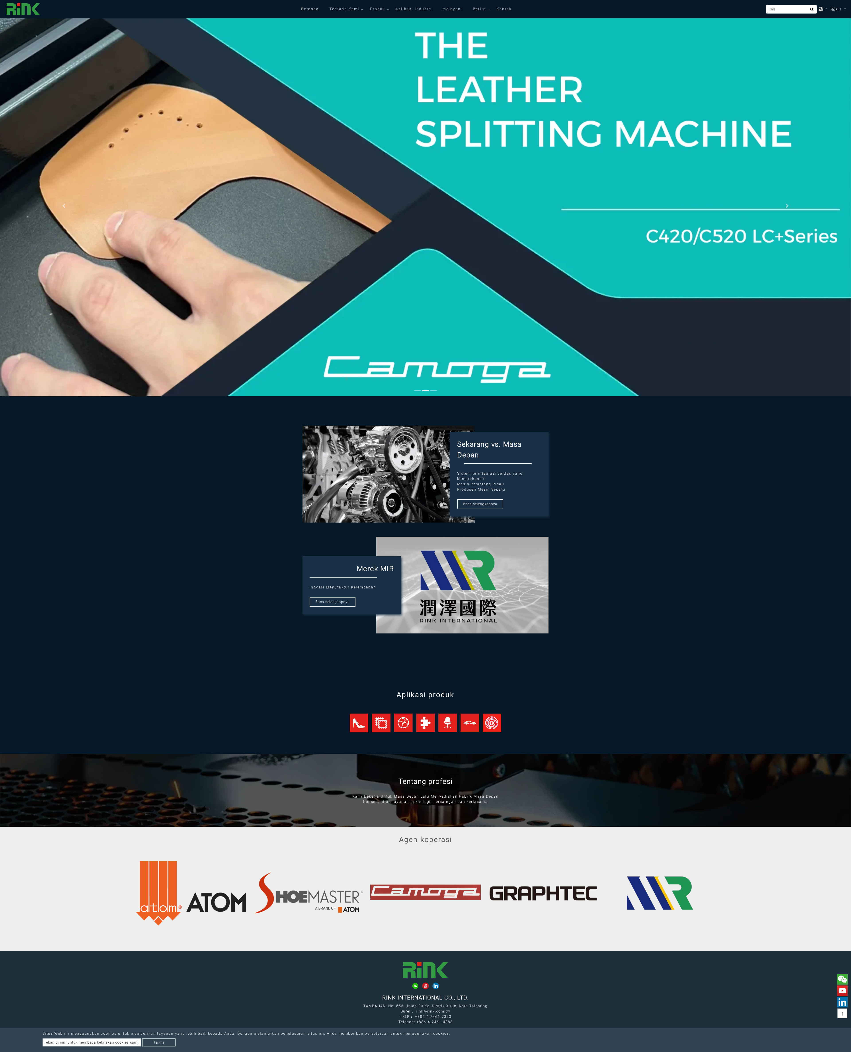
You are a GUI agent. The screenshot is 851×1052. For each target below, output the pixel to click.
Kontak (504, 9)
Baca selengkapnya (480, 504)
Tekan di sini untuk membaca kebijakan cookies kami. (92, 1042)
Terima (159, 1042)
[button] (64, 205)
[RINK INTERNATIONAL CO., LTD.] (23, 9)
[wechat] (415, 986)
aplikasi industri (414, 9)
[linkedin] (435, 986)
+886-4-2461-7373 (433, 1017)
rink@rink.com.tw (433, 1011)
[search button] (811, 11)
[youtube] (425, 986)
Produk (377, 9)
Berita (479, 9)
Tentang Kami (344, 9)
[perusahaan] (191, 893)
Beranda (312, 9)
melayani (452, 9)
